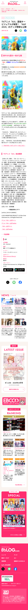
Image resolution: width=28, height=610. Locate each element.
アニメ (7, 18)
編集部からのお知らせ (19, 561)
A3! (12, 8)
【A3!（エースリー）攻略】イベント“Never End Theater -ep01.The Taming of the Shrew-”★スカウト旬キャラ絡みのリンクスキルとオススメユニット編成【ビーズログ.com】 (8, 453)
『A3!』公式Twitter (7, 229)
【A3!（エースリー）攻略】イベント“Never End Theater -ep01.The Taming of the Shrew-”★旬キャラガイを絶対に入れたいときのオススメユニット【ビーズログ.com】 (20, 333)
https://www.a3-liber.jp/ (9, 256)
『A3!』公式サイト (7, 226)
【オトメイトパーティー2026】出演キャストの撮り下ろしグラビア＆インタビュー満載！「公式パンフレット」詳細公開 (7, 331)
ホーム (2, 8)
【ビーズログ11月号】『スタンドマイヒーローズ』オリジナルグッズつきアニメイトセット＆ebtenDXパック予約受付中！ (7, 311)
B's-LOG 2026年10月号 (14, 383)
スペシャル (8, 8)
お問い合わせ (4, 583)
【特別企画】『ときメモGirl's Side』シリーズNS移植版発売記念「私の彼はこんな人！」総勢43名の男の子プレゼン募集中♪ (20, 472)
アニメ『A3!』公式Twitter (9, 223)
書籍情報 (3, 561)
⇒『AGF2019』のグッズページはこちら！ (13, 145)
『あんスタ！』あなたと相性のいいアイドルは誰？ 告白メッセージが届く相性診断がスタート (8, 477)
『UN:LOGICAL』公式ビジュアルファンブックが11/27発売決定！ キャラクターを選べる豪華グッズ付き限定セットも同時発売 (20, 311)
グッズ (12, 18)
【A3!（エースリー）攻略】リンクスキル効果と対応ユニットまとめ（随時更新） (13, 434)
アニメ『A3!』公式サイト (9, 220)
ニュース (3, 555)
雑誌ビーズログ (5, 558)
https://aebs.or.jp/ (17, 601)
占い (15, 558)
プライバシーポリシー (16, 583)
